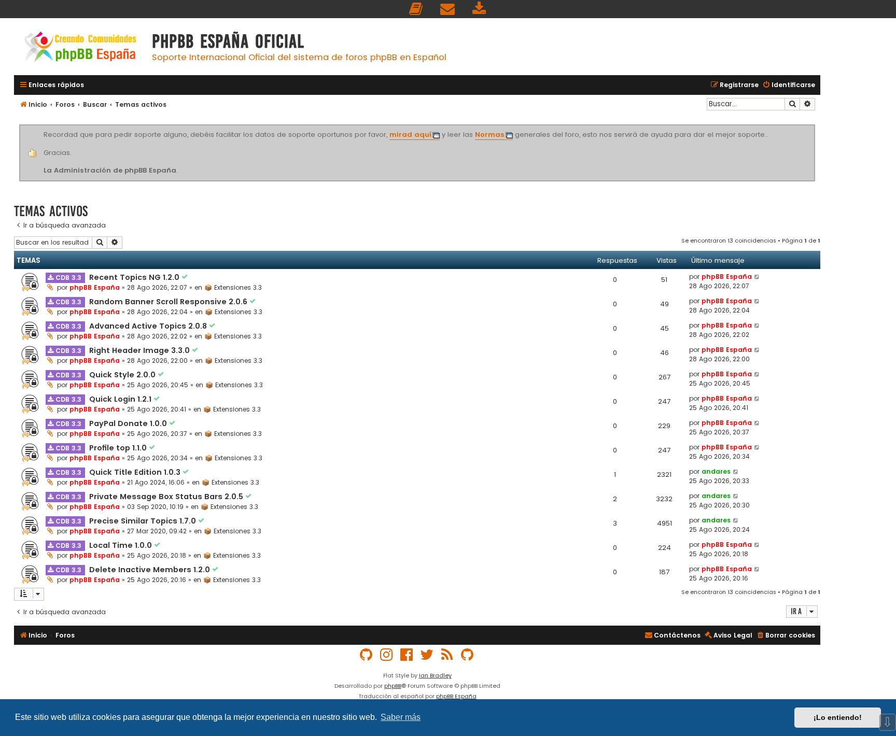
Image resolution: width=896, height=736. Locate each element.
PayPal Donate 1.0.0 (129, 423)
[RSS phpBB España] (447, 654)
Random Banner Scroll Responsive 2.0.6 (169, 301)
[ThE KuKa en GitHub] (467, 654)
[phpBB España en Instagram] (386, 654)
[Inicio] (80, 48)
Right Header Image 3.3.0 (140, 350)
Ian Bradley (435, 675)
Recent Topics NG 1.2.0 (135, 277)
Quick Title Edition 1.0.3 (136, 472)
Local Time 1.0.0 (121, 545)
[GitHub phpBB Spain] (366, 654)
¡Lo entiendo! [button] (838, 717)
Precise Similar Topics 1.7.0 (143, 521)
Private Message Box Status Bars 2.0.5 (167, 496)
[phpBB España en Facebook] (407, 654)
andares (716, 471)
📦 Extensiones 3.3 (233, 287)
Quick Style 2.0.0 (123, 375)
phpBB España (94, 287)
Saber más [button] (401, 717)
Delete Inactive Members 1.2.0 (150, 569)
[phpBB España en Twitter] (427, 654)
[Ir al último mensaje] (757, 276)
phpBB (392, 686)
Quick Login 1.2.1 (121, 399)
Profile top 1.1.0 (119, 448)
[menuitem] (416, 9)
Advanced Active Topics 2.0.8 (149, 326)
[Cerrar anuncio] (813, 126)
